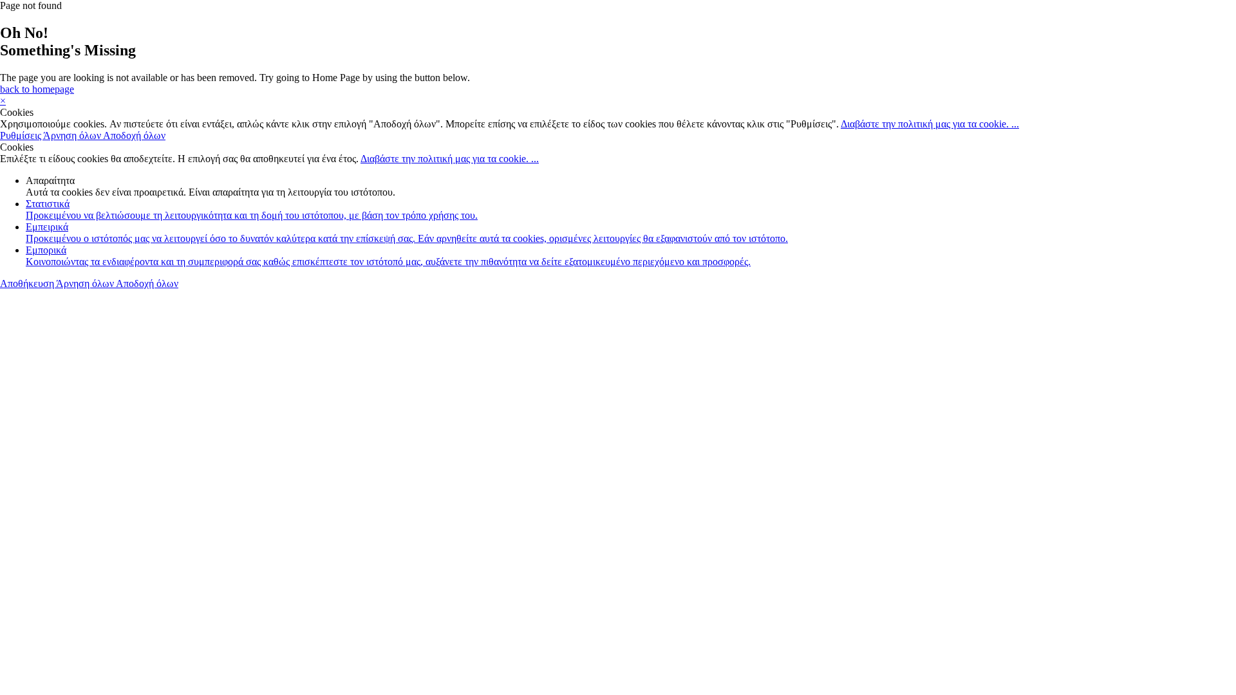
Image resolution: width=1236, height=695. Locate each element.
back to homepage (37, 89)
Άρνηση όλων (73, 135)
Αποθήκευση (28, 283)
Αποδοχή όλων (134, 135)
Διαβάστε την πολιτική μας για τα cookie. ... (930, 123)
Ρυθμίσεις (21, 135)
